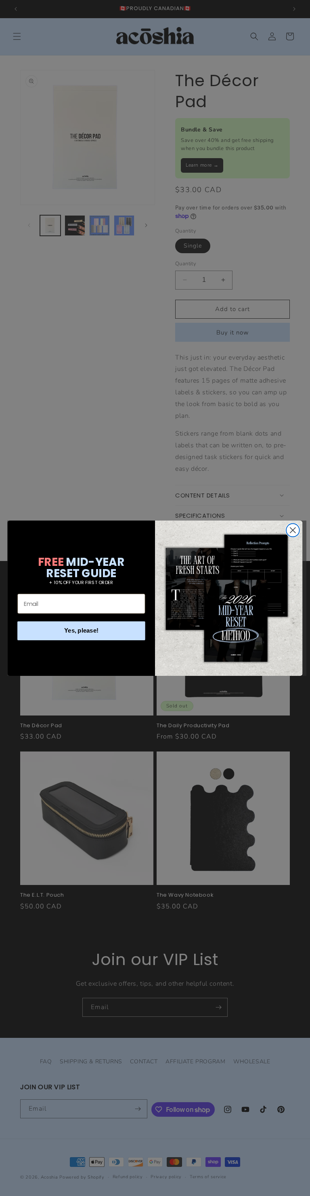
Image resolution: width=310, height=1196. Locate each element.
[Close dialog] (293, 530)
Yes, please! (81, 630)
